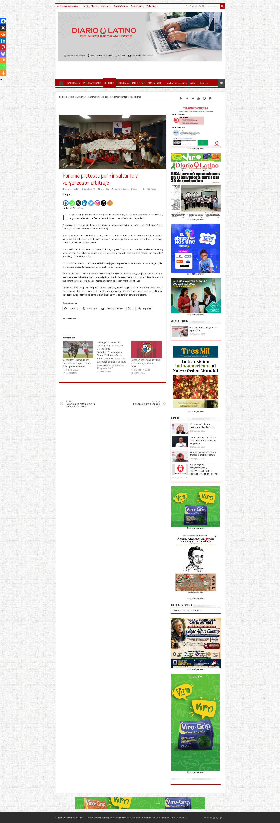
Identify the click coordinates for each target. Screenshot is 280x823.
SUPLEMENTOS (155, 83)
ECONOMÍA (123, 83)
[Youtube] (196, 6)
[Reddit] (3, 34)
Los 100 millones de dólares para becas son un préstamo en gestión (203, 440)
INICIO (61, 82)
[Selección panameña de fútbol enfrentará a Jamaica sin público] (146, 349)
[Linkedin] (85, 201)
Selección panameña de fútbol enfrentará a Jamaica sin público (146, 363)
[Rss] (187, 6)
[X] (78, 201)
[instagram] (199, 6)
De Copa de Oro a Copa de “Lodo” (146, 404)
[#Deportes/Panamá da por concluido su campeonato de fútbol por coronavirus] (78, 349)
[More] (110, 201)
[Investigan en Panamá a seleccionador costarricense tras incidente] (114, 357)
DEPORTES (109, 83)
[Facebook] (190, 6)
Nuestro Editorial (90, 6)
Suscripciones (137, 6)
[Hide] (1, 79)
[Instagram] (97, 201)
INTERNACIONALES (92, 83)
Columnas (151, 6)
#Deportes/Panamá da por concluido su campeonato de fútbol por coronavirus (77, 363)
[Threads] (103, 201)
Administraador (72, 189)
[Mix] (3, 60)
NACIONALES (73, 83)
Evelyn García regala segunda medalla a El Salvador (80, 404)
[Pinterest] (3, 47)
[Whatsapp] (72, 201)
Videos (193, 83)
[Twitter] (193, 6)
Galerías (204, 83)
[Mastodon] (3, 53)
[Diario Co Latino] (140, 36)
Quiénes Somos (121, 6)
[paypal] (203, 6)
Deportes (81, 97)
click (72, 228)
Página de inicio (66, 97)
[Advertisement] (140, 68)
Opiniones (105, 6)
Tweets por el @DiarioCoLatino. (187, 610)
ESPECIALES (137, 83)
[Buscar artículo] (222, 6)
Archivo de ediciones (177, 83)
